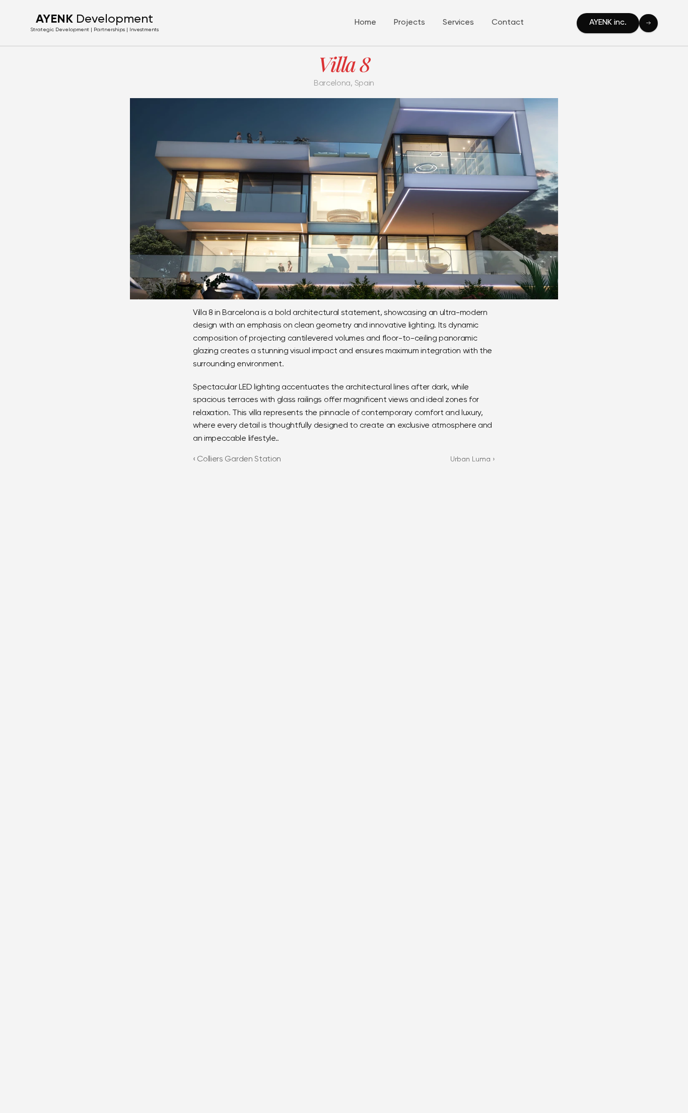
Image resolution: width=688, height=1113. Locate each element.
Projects (409, 23)
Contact (508, 23)
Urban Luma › (472, 459)
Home (365, 23)
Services (458, 23)
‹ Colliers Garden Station (237, 459)
